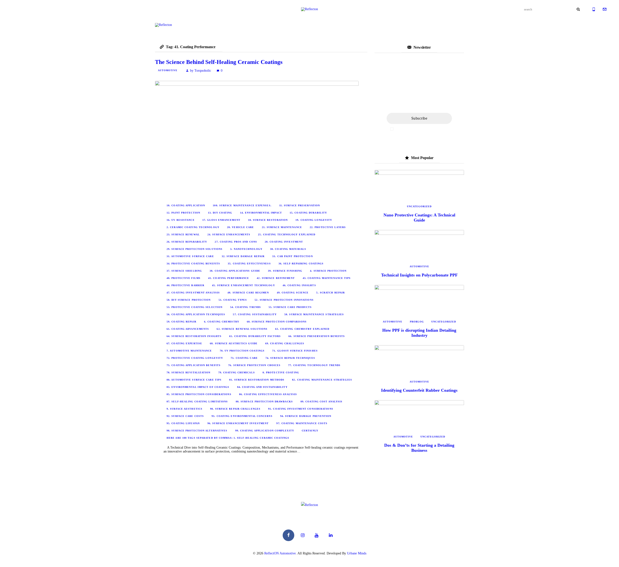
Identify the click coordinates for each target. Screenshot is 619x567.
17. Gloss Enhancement (221, 220)
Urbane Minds (356, 553)
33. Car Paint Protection (292, 256)
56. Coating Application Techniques (196, 314)
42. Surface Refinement (276, 278)
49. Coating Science (293, 292)
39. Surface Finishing (285, 270)
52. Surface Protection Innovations (284, 300)
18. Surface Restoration (268, 220)
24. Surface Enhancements (228, 234)
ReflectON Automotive (280, 553)
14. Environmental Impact (261, 212)
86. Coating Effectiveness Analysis (268, 394)
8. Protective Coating (281, 372)
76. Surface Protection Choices (254, 365)
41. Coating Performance (228, 278)
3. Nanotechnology (246, 249)
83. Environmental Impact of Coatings (198, 387)
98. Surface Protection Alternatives (197, 430)
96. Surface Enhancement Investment (238, 423)
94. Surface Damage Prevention (306, 416)
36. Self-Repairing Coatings (301, 263)
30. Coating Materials (288, 249)
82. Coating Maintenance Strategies (322, 379)
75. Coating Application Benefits (194, 365)
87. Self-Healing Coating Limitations (197, 401)
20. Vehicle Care (240, 227)
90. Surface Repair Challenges (235, 408)
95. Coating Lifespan (183, 423)
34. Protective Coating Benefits (193, 263)
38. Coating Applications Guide (235, 270)
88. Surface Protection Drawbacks (264, 401)
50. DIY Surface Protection (189, 300)
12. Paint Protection (183, 212)
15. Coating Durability (308, 212)
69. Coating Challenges (284, 343)
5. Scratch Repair (330, 292)
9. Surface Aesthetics (184, 408)
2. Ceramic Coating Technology (193, 227)
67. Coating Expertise (184, 343)
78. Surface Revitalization (189, 372)
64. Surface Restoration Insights (194, 336)
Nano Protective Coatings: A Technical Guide (419, 217)
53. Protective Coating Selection (194, 307)
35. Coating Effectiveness (249, 263)
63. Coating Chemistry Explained (302, 329)
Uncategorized (419, 206)
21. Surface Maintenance (282, 227)
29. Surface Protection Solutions (194, 249)
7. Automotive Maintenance (189, 350)
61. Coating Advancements (188, 329)
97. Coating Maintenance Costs (301, 423)
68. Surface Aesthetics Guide (234, 343)
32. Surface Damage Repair (243, 256)
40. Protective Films (183, 278)
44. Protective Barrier (185, 285)
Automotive (167, 70)
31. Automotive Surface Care (190, 256)
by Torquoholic (200, 70)
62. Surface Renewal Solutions (242, 329)
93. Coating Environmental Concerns (242, 416)
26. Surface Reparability (187, 241)
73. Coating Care (244, 358)
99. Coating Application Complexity (264, 430)
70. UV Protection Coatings (242, 350)
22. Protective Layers (328, 227)
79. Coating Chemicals (236, 372)
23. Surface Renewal (183, 234)
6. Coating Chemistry (221, 321)
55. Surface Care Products (290, 307)
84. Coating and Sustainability (262, 387)
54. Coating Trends (245, 307)
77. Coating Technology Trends (314, 365)
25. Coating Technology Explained (286, 234)
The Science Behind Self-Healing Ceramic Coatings (218, 62)
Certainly (310, 430)
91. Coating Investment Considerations (300, 408)
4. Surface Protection (328, 270)
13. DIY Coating (220, 212)
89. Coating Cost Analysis (322, 401)
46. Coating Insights (299, 285)
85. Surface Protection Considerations (199, 394)
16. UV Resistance (181, 220)
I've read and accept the (421, 129)
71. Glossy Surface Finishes (295, 350)
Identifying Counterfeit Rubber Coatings (419, 390)
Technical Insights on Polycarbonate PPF (419, 275)
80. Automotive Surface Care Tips (194, 379)
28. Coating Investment (284, 241)
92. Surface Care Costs (185, 416)
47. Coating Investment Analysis (193, 292)
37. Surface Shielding (184, 270)
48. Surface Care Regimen (248, 292)
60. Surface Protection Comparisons (277, 321)
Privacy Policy (438, 129)
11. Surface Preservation (299, 205)
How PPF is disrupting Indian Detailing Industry (419, 333)
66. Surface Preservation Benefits (316, 336)
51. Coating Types (233, 300)
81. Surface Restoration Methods (256, 379)
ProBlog (417, 321)
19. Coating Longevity (313, 220)
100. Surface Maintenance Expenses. (242, 205)
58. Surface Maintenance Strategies (314, 314)
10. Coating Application (186, 205)
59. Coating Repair (181, 321)
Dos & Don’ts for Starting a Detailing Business (419, 448)
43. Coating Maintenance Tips (327, 278)
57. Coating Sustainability (255, 314)
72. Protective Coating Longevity (195, 358)
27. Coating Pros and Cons (236, 241)
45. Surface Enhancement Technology (243, 285)
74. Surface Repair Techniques (290, 358)
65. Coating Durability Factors (255, 336)
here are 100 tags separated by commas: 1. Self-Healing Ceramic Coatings (228, 438)
